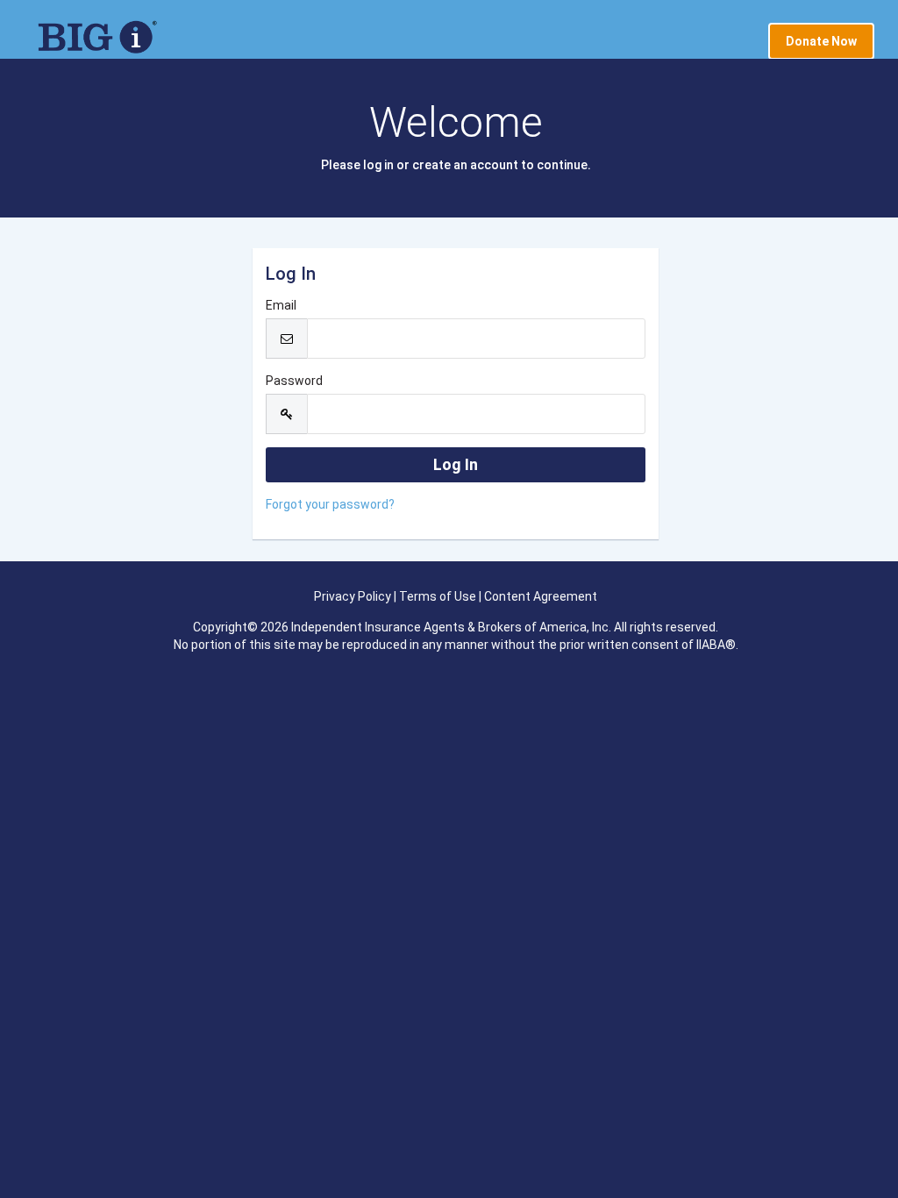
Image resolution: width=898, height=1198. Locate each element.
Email (281, 305)
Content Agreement (540, 596)
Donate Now (821, 41)
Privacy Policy (352, 596)
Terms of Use (437, 596)
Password (294, 381)
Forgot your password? (330, 504)
